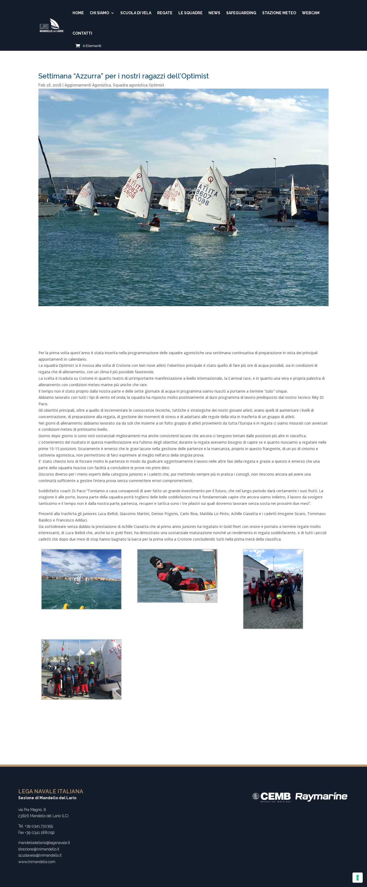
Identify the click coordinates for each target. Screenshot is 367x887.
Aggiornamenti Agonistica (87, 85)
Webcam (310, 13)
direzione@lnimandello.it (38, 849)
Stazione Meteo (279, 13)
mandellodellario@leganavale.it (44, 843)
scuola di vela (135, 13)
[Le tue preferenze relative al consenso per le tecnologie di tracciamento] (357, 877)
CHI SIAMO (99, 13)
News (214, 13)
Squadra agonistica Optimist (138, 85)
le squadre (190, 13)
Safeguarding (241, 13)
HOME (78, 13)
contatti (82, 33)
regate (164, 13)
